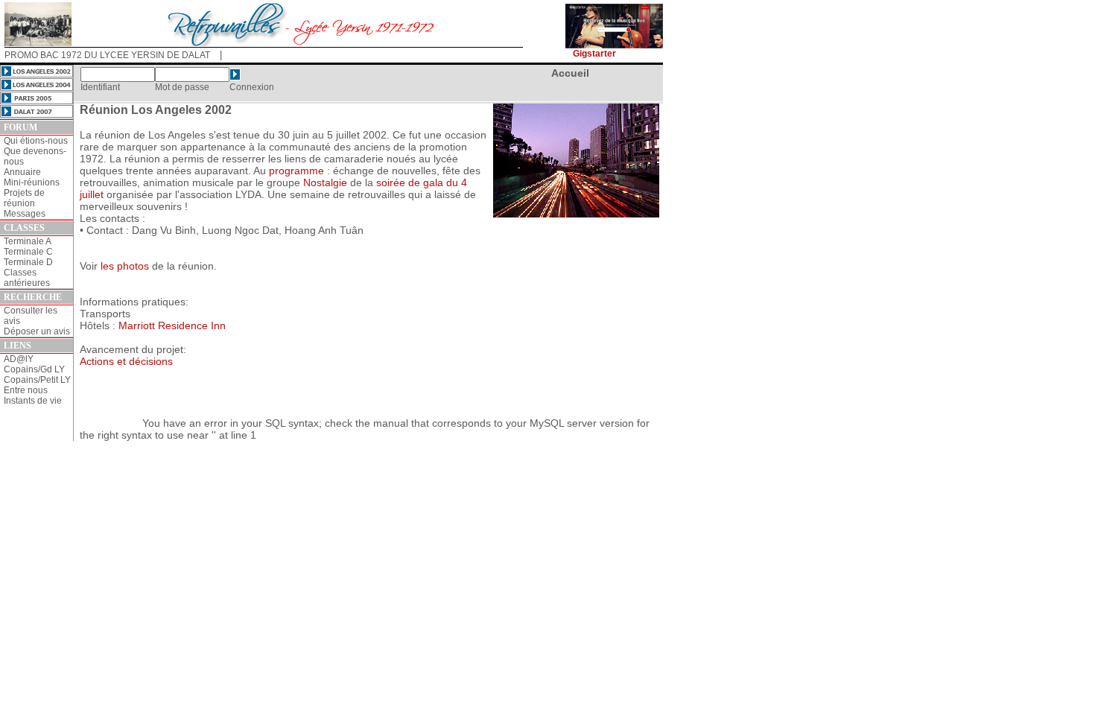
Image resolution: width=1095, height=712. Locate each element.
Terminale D (28, 262)
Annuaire (22, 172)
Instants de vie (33, 400)
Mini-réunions (32, 182)
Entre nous (26, 390)
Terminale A (27, 241)
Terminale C (28, 252)
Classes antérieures (27, 277)
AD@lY (19, 359)
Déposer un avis (37, 331)
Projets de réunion (24, 198)
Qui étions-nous (36, 141)
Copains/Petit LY (37, 380)
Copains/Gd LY (34, 369)
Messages (24, 214)
